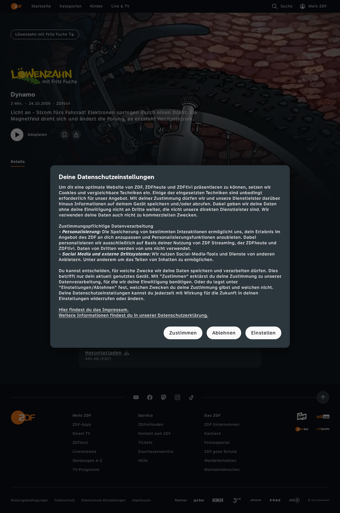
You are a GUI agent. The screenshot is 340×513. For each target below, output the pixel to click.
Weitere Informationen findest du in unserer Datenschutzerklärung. (133, 315)
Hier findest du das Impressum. (94, 309)
